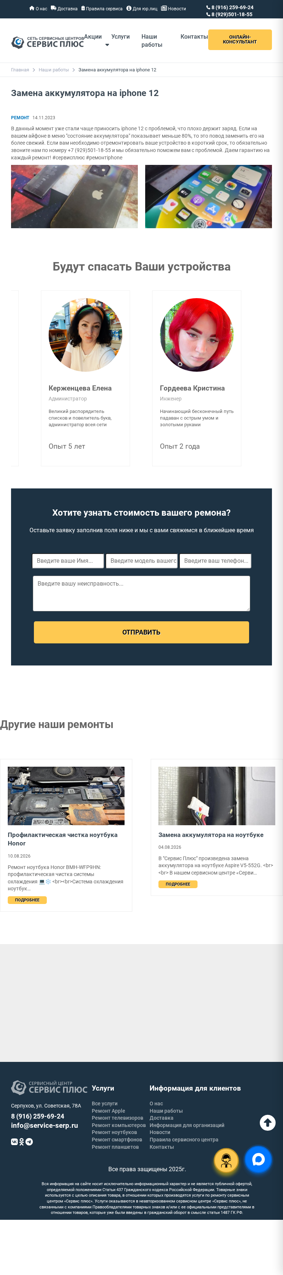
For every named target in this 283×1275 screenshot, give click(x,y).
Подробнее (27, 900)
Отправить (141, 632)
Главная (20, 70)
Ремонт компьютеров (119, 1125)
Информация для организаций (187, 1125)
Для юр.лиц (144, 8)
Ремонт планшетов (115, 1147)
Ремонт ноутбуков (114, 1132)
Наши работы (54, 70)
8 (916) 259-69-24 (232, 7)
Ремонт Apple (108, 1111)
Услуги (120, 36)
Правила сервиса (104, 8)
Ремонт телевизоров (117, 1118)
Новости (176, 8)
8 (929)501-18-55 (231, 14)
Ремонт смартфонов (117, 1139)
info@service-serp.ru (44, 1125)
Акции (93, 36)
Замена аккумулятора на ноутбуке (210, 834)
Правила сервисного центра (184, 1139)
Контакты (194, 36)
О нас (41, 8)
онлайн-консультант (240, 39)
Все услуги (105, 1103)
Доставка (67, 8)
